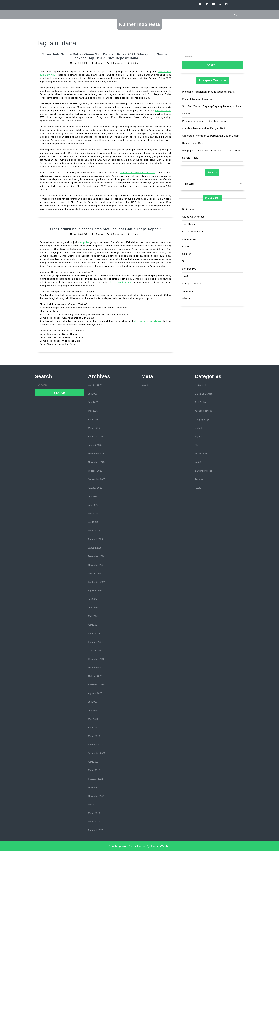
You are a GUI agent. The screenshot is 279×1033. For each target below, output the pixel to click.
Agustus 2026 (95, 385)
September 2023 (96, 684)
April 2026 (93, 419)
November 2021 (96, 796)
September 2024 (96, 582)
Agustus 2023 (95, 693)
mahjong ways (190, 239)
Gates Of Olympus (193, 216)
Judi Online (189, 224)
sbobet (186, 246)
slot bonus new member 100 (137, 172)
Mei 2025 (93, 513)
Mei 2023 (93, 719)
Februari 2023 (95, 744)
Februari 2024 (95, 642)
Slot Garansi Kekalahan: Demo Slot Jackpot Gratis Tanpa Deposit (105, 229)
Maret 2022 (94, 770)
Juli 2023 (92, 702)
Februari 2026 (95, 436)
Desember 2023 (96, 659)
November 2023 (96, 667)
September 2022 (96, 753)
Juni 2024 (93, 607)
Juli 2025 (92, 496)
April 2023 (93, 727)
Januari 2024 (95, 650)
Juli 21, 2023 (81, 63)
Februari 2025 (95, 539)
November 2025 (96, 462)
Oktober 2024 (95, 573)
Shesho (99, 63)
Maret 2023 (94, 736)
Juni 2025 (93, 505)
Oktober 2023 (95, 676)
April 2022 (93, 761)
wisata (186, 298)
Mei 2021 (93, 804)
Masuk (144, 385)
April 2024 (93, 624)
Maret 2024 (94, 633)
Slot (184, 261)
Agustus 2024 (95, 590)
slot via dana (163, 110)
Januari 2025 (95, 547)
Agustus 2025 (95, 488)
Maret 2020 (94, 813)
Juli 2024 (92, 599)
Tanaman (187, 291)
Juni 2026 (93, 402)
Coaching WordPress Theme (127, 846)
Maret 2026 (94, 428)
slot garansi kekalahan (148, 321)
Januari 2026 (95, 445)
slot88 (185, 276)
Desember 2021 (96, 787)
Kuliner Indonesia (139, 24)
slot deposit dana (120, 282)
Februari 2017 (95, 830)
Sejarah (186, 253)
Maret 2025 (94, 530)
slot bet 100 (189, 268)
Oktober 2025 (95, 470)
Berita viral (188, 209)
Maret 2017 (94, 821)
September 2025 (96, 479)
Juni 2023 (93, 710)
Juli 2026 (92, 393)
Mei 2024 (93, 616)
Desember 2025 (96, 453)
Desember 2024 (96, 556)
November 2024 (96, 565)
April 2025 (93, 522)
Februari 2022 (95, 779)
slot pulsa (84, 242)
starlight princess (192, 283)
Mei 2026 (93, 411)
